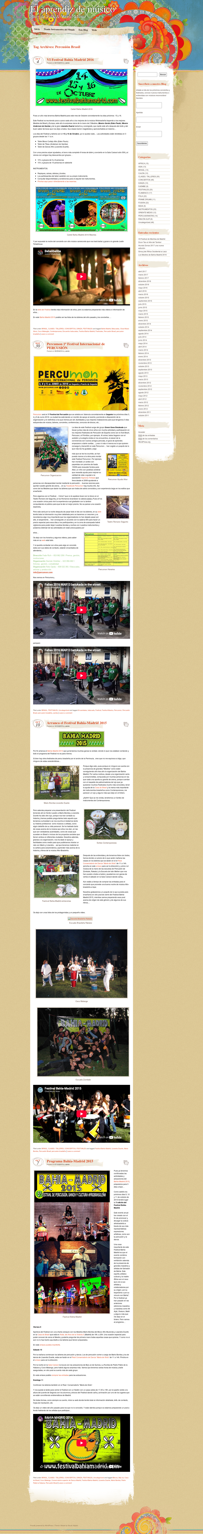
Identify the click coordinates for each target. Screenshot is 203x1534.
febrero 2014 (143, 353)
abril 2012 (142, 399)
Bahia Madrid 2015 (47, 317)
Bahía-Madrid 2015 (55, 751)
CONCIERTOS (70, 328)
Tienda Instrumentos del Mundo (59, 29)
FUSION (141, 202)
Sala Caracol (53, 1365)
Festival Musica (107, 710)
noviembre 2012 (145, 386)
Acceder (141, 432)
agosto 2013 (143, 372)
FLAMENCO (143, 192)
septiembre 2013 (145, 369)
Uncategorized (64, 710)
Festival (98, 710)
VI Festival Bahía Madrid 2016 (70, 59)
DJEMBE (142, 186)
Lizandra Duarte (117, 1148)
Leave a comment (47, 334)
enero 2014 (143, 356)
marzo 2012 (143, 402)
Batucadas (115, 328)
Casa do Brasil (101, 787)
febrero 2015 (143, 317)
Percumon (37, 414)
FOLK (140, 196)
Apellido (139, 112)
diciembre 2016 (144, 281)
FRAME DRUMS (145, 199)
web (99, 511)
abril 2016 (142, 291)
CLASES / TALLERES (56, 328)
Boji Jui (121, 1477)
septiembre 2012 (145, 389)
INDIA (140, 206)
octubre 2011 (143, 415)
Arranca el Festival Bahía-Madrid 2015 (77, 722)
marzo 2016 (143, 294)
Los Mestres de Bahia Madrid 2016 (152, 254)
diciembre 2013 (144, 359)
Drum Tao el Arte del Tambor (149, 242)
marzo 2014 (143, 350)
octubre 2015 (143, 297)
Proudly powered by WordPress (41, 1525)
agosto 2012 (143, 392)
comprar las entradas (60, 1375)
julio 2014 (142, 336)
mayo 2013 (142, 376)
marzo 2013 (143, 379)
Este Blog (83, 29)
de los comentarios (148, 438)
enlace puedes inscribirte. (50, 1344)
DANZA (79, 328)
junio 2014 (142, 340)
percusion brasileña (45, 713)
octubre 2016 (143, 284)
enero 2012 (143, 408)
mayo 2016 (142, 287)
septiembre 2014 (145, 330)
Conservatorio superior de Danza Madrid (66, 1480)
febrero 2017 (143, 278)
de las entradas (146, 435)
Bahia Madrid (106, 328)
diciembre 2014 (144, 323)
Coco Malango (45, 1480)
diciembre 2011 (144, 412)
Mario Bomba (116, 1480)
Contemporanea (56, 331)
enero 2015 (143, 320)
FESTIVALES (87, 328)
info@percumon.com (43, 572)
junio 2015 (142, 307)
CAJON (141, 173)
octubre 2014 (143, 327)
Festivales (99, 331)
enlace (99, 866)
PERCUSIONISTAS (146, 215)
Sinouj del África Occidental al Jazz (152, 251)
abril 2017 (142, 271)
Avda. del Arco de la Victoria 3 (72, 1334)
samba (55, 713)
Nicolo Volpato (73, 1525)
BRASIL (44, 328)
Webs (94, 30)
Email (138, 126)
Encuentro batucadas (70, 331)
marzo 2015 (143, 314)
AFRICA (141, 163)
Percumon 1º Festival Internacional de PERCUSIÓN (76, 345)
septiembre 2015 (145, 300)
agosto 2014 (143, 333)
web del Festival (44, 309)
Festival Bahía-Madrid (87, 331)
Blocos (115, 1477)
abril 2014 (142, 346)
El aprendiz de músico (72, 8)
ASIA (140, 166)
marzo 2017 (143, 274)
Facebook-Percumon (74, 485)
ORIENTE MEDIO (145, 212)
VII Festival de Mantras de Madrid (151, 239)
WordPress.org (144, 442)
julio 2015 (142, 304)
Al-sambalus (82, 710)
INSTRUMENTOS (145, 209)
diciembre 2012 (144, 382)
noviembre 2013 (145, 363)
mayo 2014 (142, 343)
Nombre (139, 98)
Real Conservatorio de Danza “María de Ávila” (102, 862)
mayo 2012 (142, 395)
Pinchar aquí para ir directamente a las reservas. (57, 181)
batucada (91, 710)
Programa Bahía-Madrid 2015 (70, 1161)
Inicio (37, 29)
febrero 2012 (143, 405)
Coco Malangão (43, 331)
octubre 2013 (143, 366)
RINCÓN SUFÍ (144, 219)
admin (67, 63)
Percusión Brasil (110, 331)
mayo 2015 (142, 310)
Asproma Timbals (88, 477)
